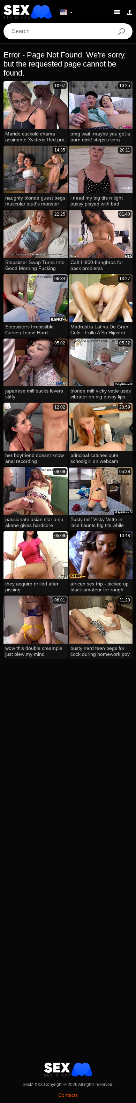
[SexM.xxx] (27, 12)
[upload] (130, 12)
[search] (121, 31)
